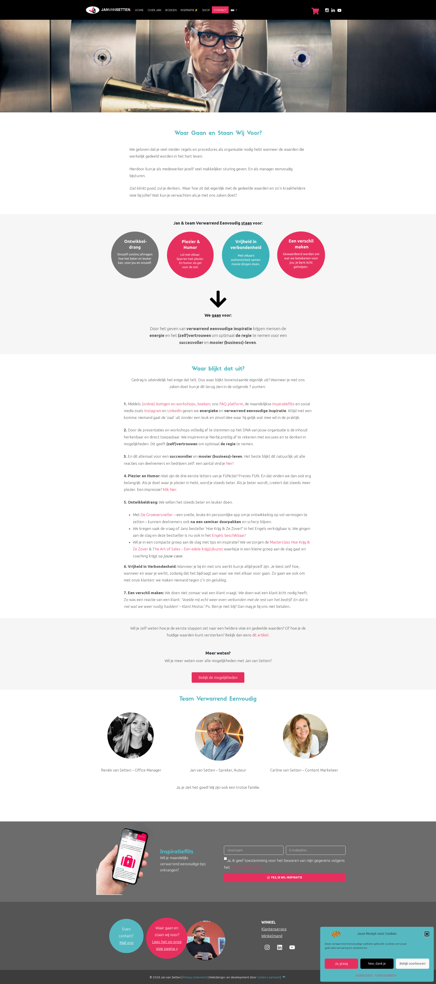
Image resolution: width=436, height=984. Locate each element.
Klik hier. (170, 489)
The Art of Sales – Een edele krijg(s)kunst (187, 549)
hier (229, 463)
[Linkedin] (279, 947)
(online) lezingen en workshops (169, 404)
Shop (206, 10)
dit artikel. (260, 635)
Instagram (152, 410)
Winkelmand (271, 936)
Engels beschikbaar (228, 535)
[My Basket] (315, 11)
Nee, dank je (377, 963)
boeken (203, 404)
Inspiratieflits (283, 404)
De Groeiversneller (157, 514)
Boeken (171, 10)
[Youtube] (292, 947)
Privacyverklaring (385, 974)
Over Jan (154, 10)
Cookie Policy (364, 974)
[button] (427, 933)
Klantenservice (274, 929)
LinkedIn (174, 410)
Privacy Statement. (247, 867)
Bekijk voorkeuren (413, 963)
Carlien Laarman (268, 977)
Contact (220, 10)
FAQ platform (231, 404)
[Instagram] (267, 947)
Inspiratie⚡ (189, 10)
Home (139, 10)
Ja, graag (341, 963)
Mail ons (126, 942)
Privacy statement (195, 977)
